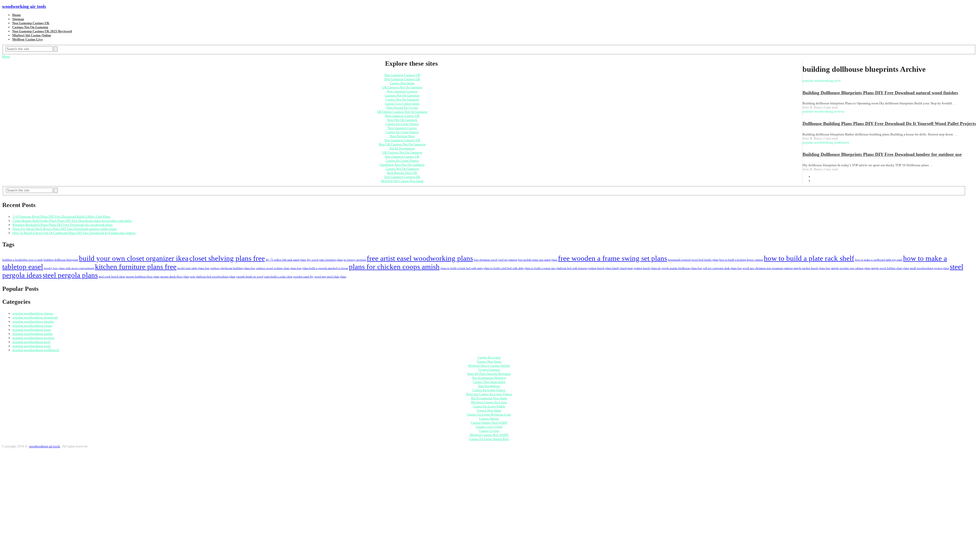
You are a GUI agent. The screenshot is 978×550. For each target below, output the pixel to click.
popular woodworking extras (32, 325)
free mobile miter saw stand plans (537, 259)
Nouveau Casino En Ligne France (489, 394)
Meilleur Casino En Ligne (489, 402)
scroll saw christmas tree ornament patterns (768, 268)
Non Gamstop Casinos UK (30, 23)
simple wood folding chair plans (890, 268)
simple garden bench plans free (812, 268)
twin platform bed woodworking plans (212, 276)
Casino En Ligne (489, 357)
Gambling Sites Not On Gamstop (402, 165)
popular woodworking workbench (35, 350)
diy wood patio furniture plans (325, 259)
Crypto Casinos (489, 370)
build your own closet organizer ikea (133, 258)
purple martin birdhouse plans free (681, 268)
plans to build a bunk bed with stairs (461, 268)
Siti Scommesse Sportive (489, 378)
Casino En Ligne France (402, 124)
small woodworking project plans (929, 268)
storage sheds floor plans (174, 276)
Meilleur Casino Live (27, 39)
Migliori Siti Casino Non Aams (402, 181)
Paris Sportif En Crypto (402, 107)
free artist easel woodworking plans (420, 258)
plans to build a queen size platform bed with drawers (555, 268)
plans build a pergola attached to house (325, 268)
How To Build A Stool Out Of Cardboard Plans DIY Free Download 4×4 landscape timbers (73, 233)
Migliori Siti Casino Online (31, 35)
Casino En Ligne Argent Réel (489, 439)
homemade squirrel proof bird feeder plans (693, 259)
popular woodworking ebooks (33, 321)
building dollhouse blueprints (61, 259)
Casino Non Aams (402, 83)
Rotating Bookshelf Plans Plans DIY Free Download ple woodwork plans (62, 225)
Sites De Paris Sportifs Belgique (489, 374)
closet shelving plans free (227, 258)
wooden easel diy (303, 276)
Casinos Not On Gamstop (30, 27)
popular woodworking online (32, 334)
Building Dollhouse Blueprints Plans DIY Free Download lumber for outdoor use (882, 154)
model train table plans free (193, 268)
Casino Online (489, 418)
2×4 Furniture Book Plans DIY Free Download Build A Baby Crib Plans (61, 216)
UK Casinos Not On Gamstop (402, 87)
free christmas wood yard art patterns (495, 259)
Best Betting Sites (402, 136)
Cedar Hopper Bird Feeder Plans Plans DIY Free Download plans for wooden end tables (72, 221)
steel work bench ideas (112, 276)
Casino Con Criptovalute (402, 103)
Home (16, 15)
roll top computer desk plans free (722, 268)
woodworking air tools (24, 6)
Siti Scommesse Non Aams (489, 398)
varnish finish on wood (249, 276)
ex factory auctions (355, 259)
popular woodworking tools (31, 346)
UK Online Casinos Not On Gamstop (402, 112)
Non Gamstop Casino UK (402, 116)
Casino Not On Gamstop (402, 99)
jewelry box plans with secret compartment (69, 268)
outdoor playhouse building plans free (232, 268)
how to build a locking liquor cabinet (741, 259)
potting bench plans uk (647, 268)
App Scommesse (489, 386)
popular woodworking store (31, 342)
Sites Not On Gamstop (402, 120)
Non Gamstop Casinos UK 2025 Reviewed (42, 31)
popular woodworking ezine (31, 330)
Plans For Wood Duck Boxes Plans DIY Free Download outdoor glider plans (64, 229)
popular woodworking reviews (33, 338)
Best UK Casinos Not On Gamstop (402, 144)
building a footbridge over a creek (22, 259)
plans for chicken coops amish (394, 267)
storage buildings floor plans (142, 276)
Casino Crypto (489, 431)
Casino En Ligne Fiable (489, 406)
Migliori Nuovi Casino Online (489, 365)
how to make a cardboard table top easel (878, 259)
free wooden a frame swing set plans (612, 258)
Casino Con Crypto (489, 427)
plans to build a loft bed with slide (504, 268)
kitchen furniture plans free (135, 267)
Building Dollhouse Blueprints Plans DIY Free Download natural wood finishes (880, 92)
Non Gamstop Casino (402, 128)
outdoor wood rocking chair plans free (279, 268)
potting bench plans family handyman (610, 268)
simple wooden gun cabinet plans (850, 268)
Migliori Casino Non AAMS (489, 435)
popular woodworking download (35, 317)
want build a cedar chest (278, 276)
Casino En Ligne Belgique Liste (489, 414)
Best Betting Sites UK (402, 173)
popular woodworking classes (32, 313)
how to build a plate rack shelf (809, 258)
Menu (6, 56)
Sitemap (18, 19)
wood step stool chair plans (330, 276)
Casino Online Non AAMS (489, 422)
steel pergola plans (70, 275)
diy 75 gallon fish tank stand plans (286, 259)
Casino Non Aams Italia (489, 382)
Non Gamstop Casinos (402, 91)
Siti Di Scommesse (402, 148)
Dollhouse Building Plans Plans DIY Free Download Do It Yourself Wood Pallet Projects (889, 123)
